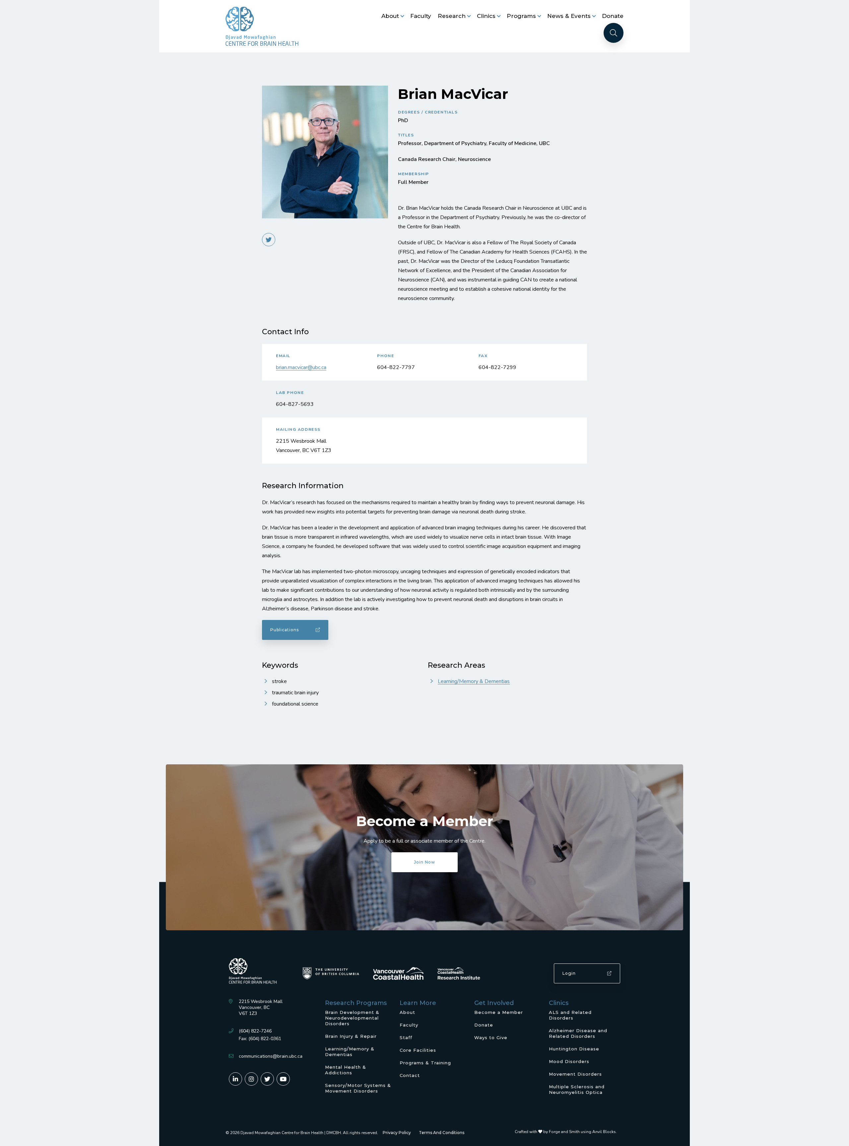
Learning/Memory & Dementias (474, 681)
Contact (410, 1075)
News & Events (569, 16)
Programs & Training (425, 1062)
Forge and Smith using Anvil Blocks (582, 1131)
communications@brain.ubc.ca (270, 1056)
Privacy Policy (397, 1132)
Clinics (486, 16)
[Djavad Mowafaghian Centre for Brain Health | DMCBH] (262, 26)
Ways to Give (490, 1037)
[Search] (613, 33)
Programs (521, 16)
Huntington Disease (574, 1048)
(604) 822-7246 (255, 1031)
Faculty (420, 16)
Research (452, 16)
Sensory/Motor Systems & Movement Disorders (358, 1088)
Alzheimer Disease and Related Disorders (578, 1033)
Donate (612, 16)
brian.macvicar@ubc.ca (301, 367)
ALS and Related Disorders (570, 1015)
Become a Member (498, 1012)
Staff (406, 1037)
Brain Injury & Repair (351, 1036)
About (390, 16)
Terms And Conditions (441, 1132)
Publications (284, 629)
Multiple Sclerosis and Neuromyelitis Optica (577, 1089)
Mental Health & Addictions (345, 1069)
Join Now (424, 862)
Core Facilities (418, 1050)
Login (569, 973)
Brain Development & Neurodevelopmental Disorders (352, 1018)
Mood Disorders (569, 1061)
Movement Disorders (575, 1074)
